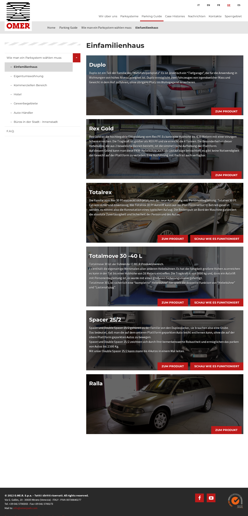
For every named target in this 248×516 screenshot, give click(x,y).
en (208, 5)
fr (218, 5)
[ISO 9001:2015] (235, 501)
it (198, 5)
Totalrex (100, 192)
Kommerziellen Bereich (30, 85)
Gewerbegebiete (26, 103)
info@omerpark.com (25, 508)
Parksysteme (129, 16)
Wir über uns (108, 16)
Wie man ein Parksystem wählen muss (34, 57)
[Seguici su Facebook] (199, 498)
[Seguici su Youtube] (211, 498)
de (228, 5)
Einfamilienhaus (25, 67)
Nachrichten (197, 16)
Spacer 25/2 (105, 319)
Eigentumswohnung (28, 76)
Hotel (18, 94)
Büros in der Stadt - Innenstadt (36, 122)
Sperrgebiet (233, 16)
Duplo (97, 65)
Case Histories (175, 16)
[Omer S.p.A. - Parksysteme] (18, 15)
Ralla (96, 383)
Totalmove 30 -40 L (115, 256)
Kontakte (215, 16)
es (239, 5)
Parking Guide (152, 16)
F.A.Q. (10, 131)
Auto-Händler (23, 112)
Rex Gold (101, 128)
